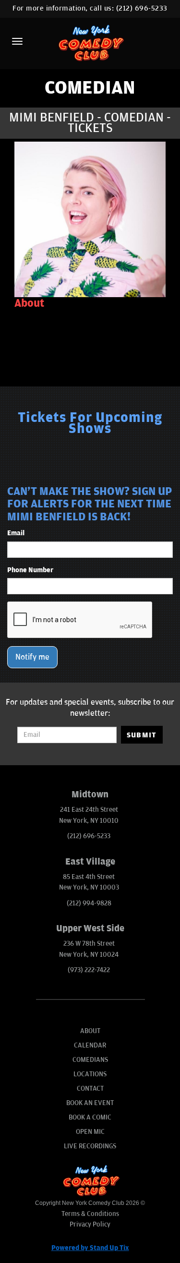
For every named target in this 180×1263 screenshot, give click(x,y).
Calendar (90, 1045)
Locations (90, 1074)
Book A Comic (90, 1117)
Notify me (32, 657)
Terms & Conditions (90, 1214)
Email (15, 533)
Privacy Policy (90, 1224)
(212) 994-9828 (89, 903)
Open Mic (90, 1132)
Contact (90, 1088)
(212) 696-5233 (142, 8)
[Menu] (17, 41)
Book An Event (90, 1103)
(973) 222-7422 (89, 970)
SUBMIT (142, 735)
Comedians (90, 1060)
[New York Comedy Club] (90, 42)
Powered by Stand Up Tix (90, 1248)
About (90, 1031)
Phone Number (30, 570)
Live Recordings (90, 1146)
